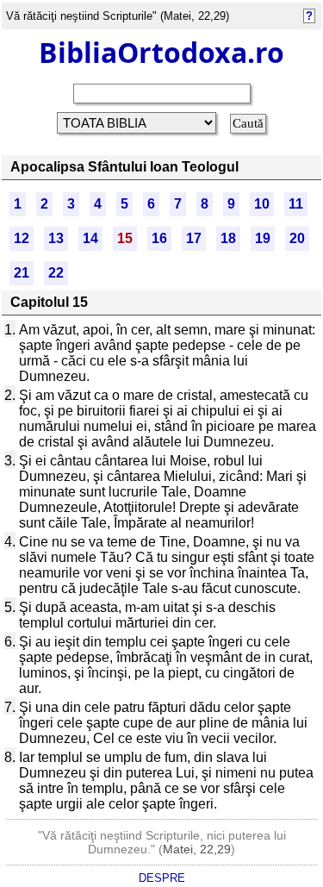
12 (21, 238)
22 (56, 272)
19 (262, 238)
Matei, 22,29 (197, 849)
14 (90, 238)
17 (194, 238)
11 (296, 204)
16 (159, 238)
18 (228, 238)
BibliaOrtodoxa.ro (161, 52)
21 (21, 272)
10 (262, 204)
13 (56, 238)
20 (297, 238)
